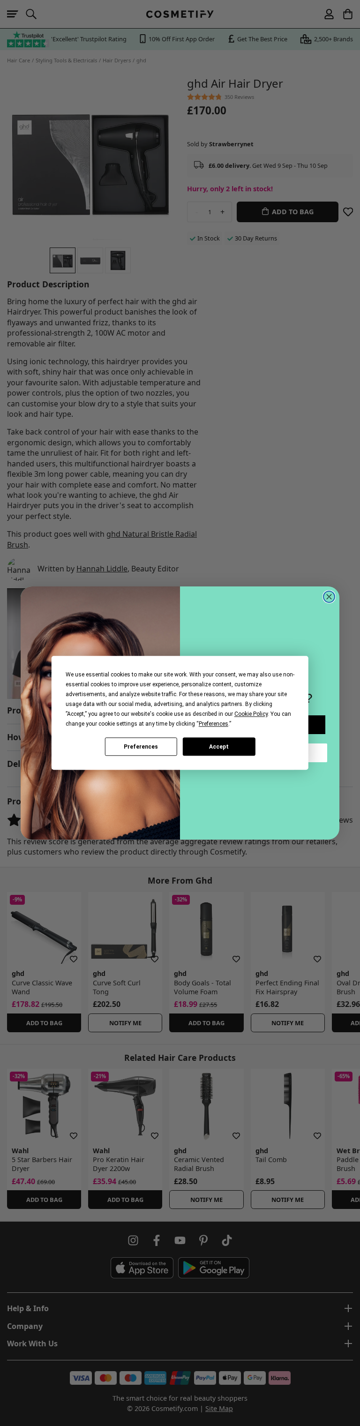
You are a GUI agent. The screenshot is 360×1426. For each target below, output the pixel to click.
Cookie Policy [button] (251, 714)
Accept (219, 746)
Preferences (141, 746)
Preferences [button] (213, 724)
